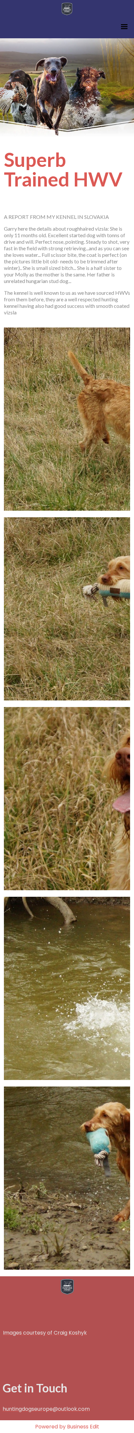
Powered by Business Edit (67, 1426)
